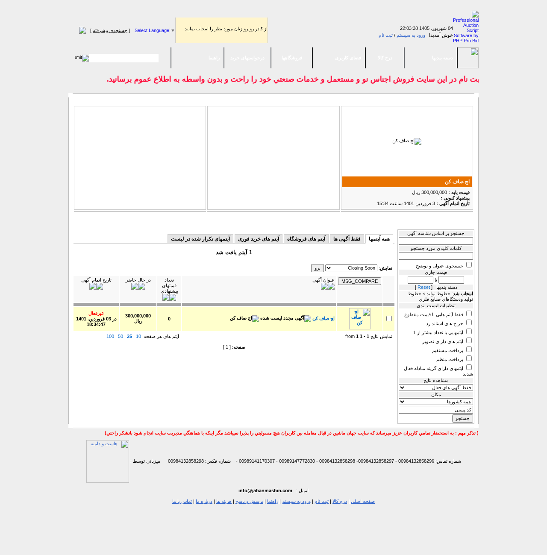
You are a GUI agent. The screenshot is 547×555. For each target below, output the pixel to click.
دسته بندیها (442, 57)
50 (120, 336)
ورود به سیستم (411, 35)
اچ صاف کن (457, 182)
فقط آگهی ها (347, 239)
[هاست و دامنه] (107, 461)
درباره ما (204, 501)
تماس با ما (182, 501)
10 (138, 336)
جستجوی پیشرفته (110, 30)
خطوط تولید (356, 220)
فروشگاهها (292, 57)
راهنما (214, 57)
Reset (424, 287)
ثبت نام (386, 35)
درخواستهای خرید (247, 57)
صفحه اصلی (363, 501)
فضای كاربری (348, 57)
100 (110, 336)
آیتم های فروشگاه (306, 239)
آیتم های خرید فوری (258, 239)
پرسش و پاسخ (249, 501)
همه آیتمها (379, 239)
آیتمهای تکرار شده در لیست (200, 239)
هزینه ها (224, 501)
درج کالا (385, 57)
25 (129, 336)
